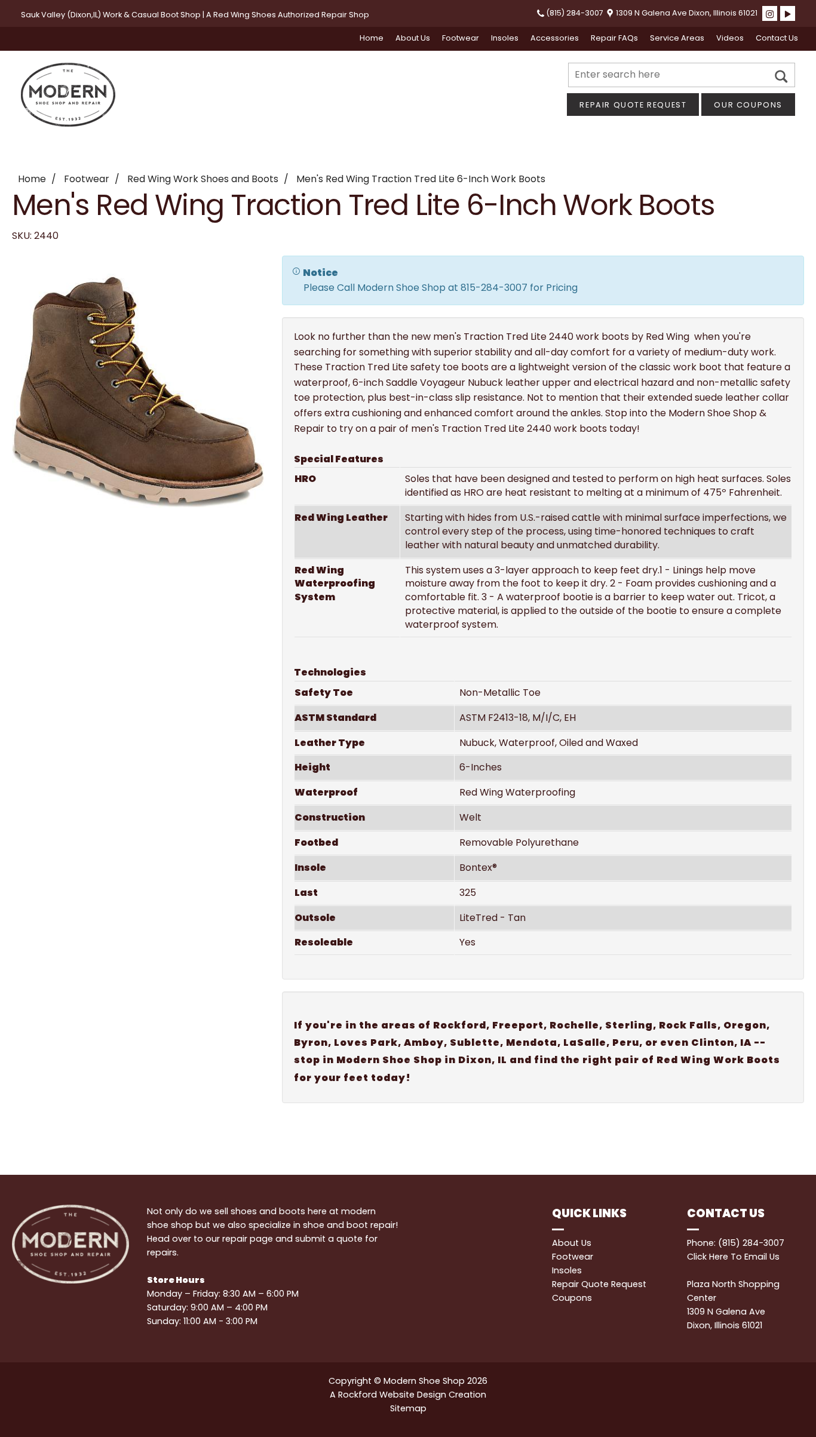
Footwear (460, 38)
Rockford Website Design (392, 1395)
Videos (730, 38)
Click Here (707, 1257)
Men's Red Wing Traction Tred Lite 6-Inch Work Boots (420, 179)
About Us (412, 38)
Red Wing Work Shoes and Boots (202, 179)
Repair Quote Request (632, 105)
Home (372, 38)
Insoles (505, 38)
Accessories (554, 38)
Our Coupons (748, 105)
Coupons (572, 1298)
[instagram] (769, 13)
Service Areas (677, 38)
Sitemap (408, 1408)
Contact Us (777, 38)
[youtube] (787, 13)
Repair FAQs (614, 38)
